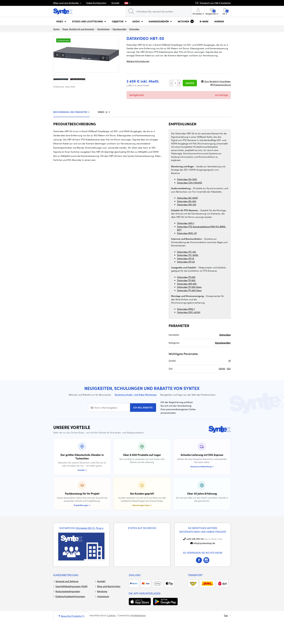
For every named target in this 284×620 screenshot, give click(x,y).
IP (230, 360)
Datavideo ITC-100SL (187, 255)
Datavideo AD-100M (187, 197)
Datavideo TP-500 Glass (189, 287)
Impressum (103, 596)
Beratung (102, 591)
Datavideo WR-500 (187, 283)
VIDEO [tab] (102, 112)
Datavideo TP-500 (186, 280)
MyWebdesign (138, 615)
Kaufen (190, 83)
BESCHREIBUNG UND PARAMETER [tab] (70, 112)
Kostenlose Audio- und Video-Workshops (136, 394)
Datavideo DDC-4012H (188, 312)
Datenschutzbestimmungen (70, 596)
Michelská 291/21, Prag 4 (89, 528)
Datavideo (134, 28)
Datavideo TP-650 (186, 277)
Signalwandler (119, 28)
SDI (229, 368)
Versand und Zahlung (66, 581)
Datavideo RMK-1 (186, 309)
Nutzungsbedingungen (67, 591)
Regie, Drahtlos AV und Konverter (78, 28)
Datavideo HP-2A (186, 261)
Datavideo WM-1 (185, 223)
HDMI (222, 368)
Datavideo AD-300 (186, 201)
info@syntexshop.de (204, 543)
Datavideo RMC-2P (187, 233)
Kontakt (115, 2)
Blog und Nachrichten (108, 586)
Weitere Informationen (137, 61)
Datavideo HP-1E (185, 258)
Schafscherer (103, 28)
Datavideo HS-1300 (187, 179)
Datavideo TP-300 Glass (189, 290)
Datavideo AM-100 (186, 204)
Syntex (56, 28)
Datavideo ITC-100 (186, 251)
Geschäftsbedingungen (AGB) (71, 586)
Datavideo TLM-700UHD (189, 182)
